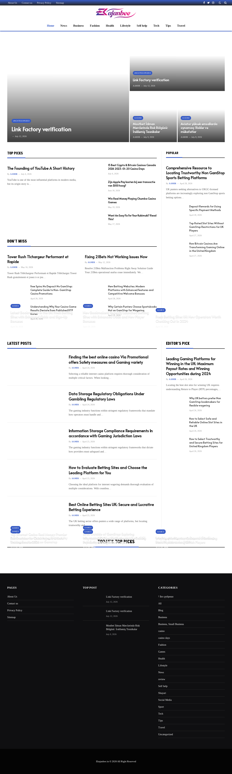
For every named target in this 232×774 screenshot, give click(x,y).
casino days (164, 638)
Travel (181, 25)
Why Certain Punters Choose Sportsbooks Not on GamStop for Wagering (132, 308)
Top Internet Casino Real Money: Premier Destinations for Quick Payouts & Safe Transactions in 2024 (39, 538)
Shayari (162, 693)
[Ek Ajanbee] (116, 13)
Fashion (95, 25)
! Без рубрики (165, 596)
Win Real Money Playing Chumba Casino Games (132, 200)
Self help (142, 25)
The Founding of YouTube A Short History (40, 168)
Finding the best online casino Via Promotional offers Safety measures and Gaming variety (108, 359)
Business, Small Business (171, 624)
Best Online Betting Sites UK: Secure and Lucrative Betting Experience (111, 507)
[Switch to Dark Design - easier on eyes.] (220, 2)
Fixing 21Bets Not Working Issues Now (116, 256)
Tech (156, 25)
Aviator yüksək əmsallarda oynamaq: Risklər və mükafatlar (199, 128)
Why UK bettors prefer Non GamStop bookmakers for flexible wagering (205, 401)
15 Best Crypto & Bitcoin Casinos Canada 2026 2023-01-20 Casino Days (132, 166)
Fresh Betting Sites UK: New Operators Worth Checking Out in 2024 (188, 318)
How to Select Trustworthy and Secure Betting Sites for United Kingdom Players (206, 442)
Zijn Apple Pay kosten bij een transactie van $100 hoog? (131, 183)
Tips (168, 25)
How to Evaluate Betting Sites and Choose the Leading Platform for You (108, 470)
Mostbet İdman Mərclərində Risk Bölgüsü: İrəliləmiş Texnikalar (150, 128)
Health (110, 25)
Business (78, 25)
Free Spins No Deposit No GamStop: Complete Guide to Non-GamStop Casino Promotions (51, 290)
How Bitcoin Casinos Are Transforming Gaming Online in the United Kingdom (206, 247)
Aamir (136, 86)
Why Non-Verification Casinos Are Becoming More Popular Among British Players (186, 540)
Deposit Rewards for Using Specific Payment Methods (205, 208)
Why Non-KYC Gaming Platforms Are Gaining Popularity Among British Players (114, 540)
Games (15, 306)
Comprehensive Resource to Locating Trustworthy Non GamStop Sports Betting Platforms (195, 172)
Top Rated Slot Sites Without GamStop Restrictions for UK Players (206, 227)
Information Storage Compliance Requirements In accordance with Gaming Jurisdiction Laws (111, 433)
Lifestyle (125, 25)
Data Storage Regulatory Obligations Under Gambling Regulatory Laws (106, 396)
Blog (160, 610)
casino (138, 118)
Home (50, 25)
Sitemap (60, 2)
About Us (12, 2)
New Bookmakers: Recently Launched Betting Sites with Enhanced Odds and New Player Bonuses (116, 316)
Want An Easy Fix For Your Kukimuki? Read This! (132, 217)
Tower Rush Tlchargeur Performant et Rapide (38, 259)
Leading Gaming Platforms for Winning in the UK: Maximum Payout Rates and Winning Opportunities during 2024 (191, 366)
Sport (161, 706)
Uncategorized (21, 121)
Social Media (165, 700)
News (63, 25)
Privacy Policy (44, 2)
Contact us (27, 2)
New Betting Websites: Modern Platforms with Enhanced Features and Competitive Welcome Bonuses (131, 290)
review (161, 679)
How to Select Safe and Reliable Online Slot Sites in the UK (205, 422)
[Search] (225, 2)
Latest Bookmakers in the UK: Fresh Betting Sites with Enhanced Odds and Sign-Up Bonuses (42, 316)
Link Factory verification (41, 128)
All (159, 603)
